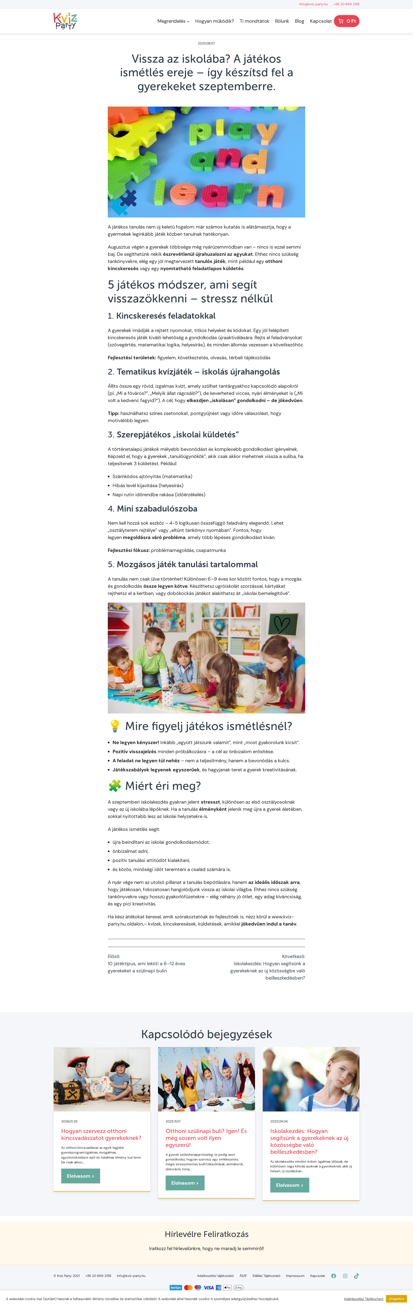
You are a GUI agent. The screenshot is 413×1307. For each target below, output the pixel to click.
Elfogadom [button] (396, 1299)
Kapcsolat (317, 1276)
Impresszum (295, 1276)
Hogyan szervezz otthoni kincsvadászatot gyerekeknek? (101, 1134)
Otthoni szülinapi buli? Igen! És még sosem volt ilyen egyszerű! (206, 1138)
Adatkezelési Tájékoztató (364, 1299)
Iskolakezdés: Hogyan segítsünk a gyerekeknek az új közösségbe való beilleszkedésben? (309, 1141)
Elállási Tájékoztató (266, 1276)
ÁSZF (243, 1276)
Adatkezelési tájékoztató (215, 1276)
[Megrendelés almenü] (188, 21)
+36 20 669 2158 (346, 4)
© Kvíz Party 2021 (67, 1276)
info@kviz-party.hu (313, 4)
